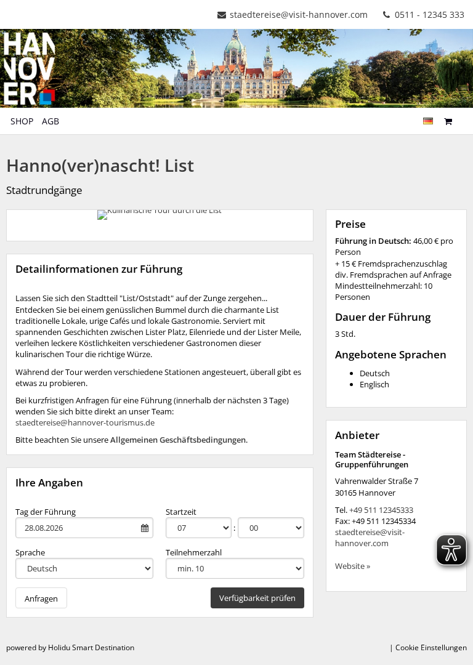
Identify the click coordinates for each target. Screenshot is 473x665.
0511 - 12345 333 (428, 14)
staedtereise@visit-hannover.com (298, 14)
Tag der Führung (45, 511)
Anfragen (41, 598)
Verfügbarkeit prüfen (257, 597)
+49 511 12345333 (381, 509)
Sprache (30, 552)
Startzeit (181, 511)
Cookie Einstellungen (431, 647)
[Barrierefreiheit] (462, 115)
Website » (352, 565)
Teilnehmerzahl (194, 552)
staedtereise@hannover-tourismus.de (85, 422)
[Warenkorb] (447, 121)
